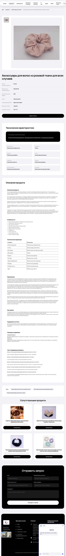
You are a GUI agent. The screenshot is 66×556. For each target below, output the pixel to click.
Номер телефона (37, 482)
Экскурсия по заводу (28, 3)
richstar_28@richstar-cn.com (38, 538)
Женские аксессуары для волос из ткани (16, 392)
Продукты (11, 3)
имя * (8, 475)
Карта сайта (20, 538)
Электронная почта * (12, 482)
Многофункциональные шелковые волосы (43, 389)
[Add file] (40, 554)
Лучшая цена (17, 427)
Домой (4, 3)
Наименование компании (39, 475)
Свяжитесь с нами (58, 3)
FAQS (52, 3)
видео (46, 3)
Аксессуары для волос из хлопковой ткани (20, 389)
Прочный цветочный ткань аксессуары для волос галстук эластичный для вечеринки (49, 450)
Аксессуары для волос (16, 9)
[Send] (63, 554)
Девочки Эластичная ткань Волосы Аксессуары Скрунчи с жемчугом (49, 421)
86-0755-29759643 (37, 542)
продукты (7, 9)
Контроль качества (35, 3)
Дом (3, 9)
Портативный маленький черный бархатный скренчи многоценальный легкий (16, 450)
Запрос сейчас (33, 116)
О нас (41, 3)
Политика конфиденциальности (21, 535)
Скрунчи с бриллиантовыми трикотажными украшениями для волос (17, 421)
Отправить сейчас (33, 502)
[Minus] (63, 526)
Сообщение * (10, 489)
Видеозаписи (20, 3)
